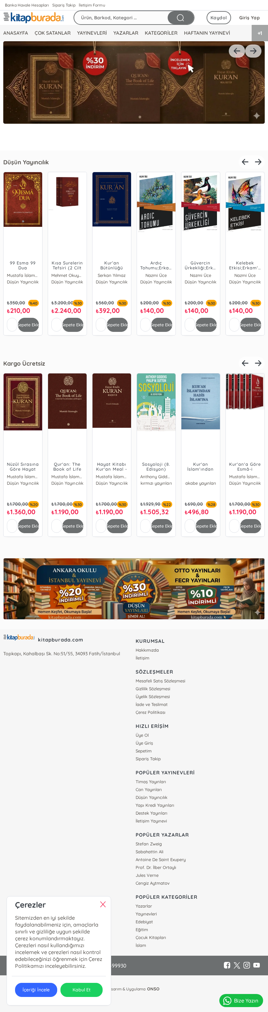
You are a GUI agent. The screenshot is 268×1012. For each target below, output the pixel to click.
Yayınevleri (146, 913)
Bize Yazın (246, 1000)
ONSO (153, 988)
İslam (141, 945)
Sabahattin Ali (149, 851)
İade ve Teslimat (152, 704)
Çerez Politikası (150, 712)
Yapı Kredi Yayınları (155, 805)
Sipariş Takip (63, 5)
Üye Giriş (144, 743)
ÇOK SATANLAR (53, 33)
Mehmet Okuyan (67, 275)
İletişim (142, 657)
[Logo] (33, 18)
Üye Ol (142, 735)
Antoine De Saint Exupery (161, 859)
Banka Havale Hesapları (27, 5)
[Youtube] (256, 965)
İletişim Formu (92, 5)
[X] (237, 965)
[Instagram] (247, 965)
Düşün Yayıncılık (26, 162)
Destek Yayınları (151, 813)
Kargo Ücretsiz (24, 363)
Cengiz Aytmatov (153, 883)
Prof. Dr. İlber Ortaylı (156, 867)
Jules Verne (147, 875)
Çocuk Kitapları (151, 937)
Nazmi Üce (156, 275)
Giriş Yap (249, 18)
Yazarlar (144, 906)
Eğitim (142, 929)
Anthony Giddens (156, 476)
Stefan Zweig (149, 843)
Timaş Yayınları (151, 781)
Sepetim (144, 750)
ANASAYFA (15, 33)
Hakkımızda (147, 650)
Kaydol (218, 18)
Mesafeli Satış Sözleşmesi (160, 680)
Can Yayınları (149, 789)
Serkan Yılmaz (112, 275)
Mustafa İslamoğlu (23, 275)
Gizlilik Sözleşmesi (153, 688)
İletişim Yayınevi (151, 820)
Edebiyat (144, 921)
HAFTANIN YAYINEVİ (207, 33)
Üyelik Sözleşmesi (153, 696)
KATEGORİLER (161, 33)
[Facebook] (227, 965)
